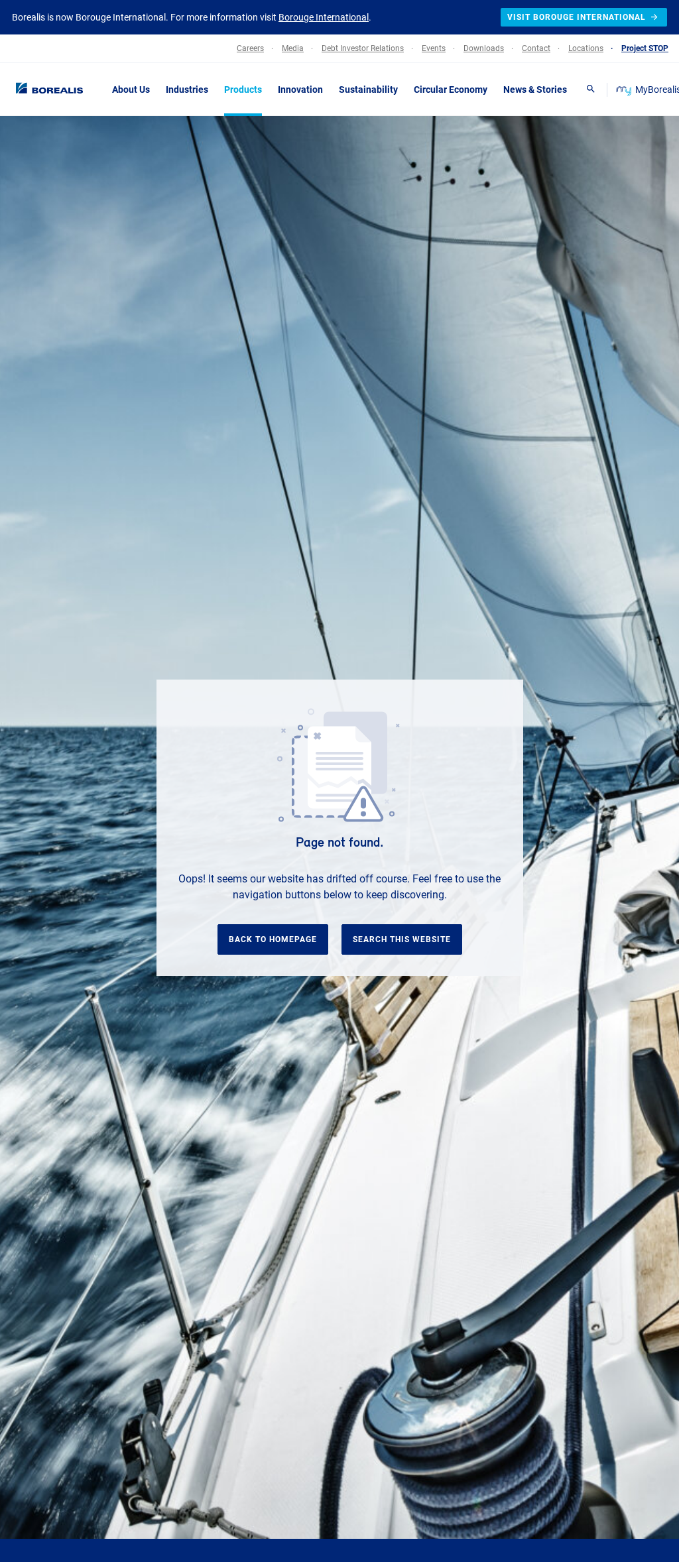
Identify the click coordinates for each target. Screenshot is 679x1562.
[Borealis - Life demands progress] (46, 88)
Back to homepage (273, 939)
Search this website (402, 939)
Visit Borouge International (576, 17)
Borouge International (323, 17)
